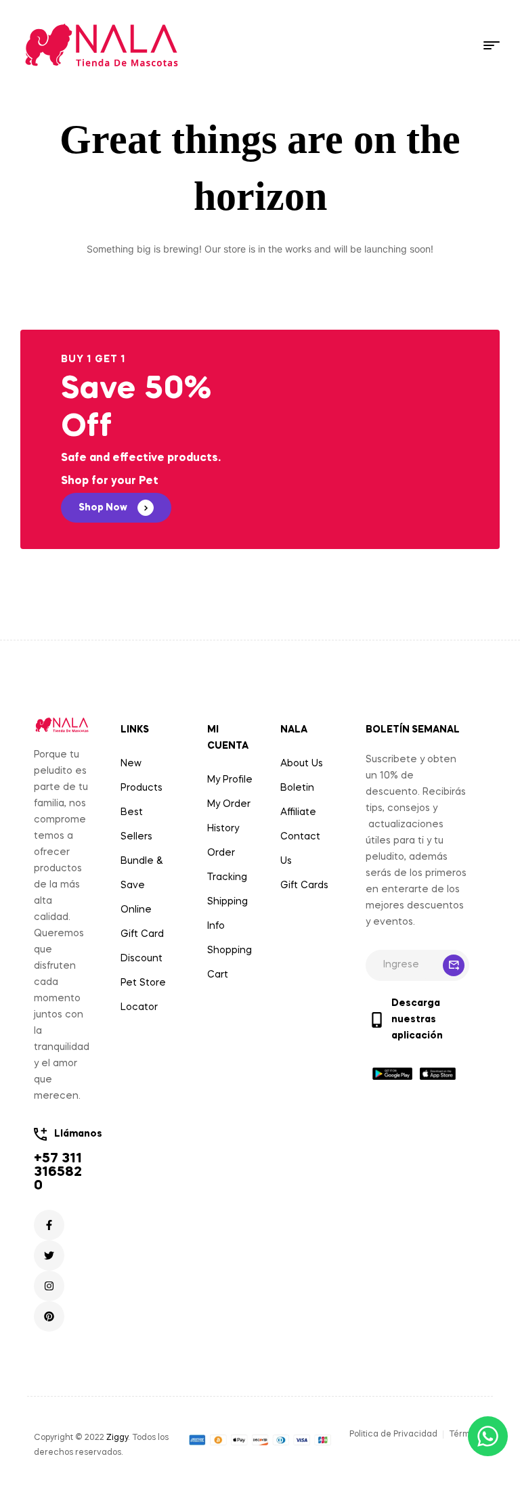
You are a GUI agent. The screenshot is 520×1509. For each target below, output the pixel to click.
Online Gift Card (142, 922)
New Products (141, 776)
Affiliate (298, 812)
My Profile (230, 780)
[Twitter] (49, 1255)
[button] (116, 508)
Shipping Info (227, 914)
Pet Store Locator (143, 995)
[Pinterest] (49, 1316)
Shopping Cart (229, 963)
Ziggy (117, 1438)
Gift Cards (304, 885)
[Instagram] (49, 1286)
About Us (301, 763)
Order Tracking (227, 865)
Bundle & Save (142, 873)
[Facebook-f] (49, 1225)
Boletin (297, 788)
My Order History (229, 816)
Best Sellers (136, 824)
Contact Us (300, 849)
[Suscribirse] (453, 965)
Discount (141, 958)
